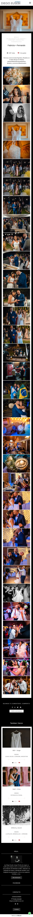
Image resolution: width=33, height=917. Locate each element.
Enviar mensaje (17, 898)
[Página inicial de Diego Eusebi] (10, 3)
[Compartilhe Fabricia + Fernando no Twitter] (17, 707)
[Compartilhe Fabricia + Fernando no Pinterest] (20, 707)
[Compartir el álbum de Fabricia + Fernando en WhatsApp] (14, 707)
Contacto (16, 909)
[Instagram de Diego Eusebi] (17, 904)
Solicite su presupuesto (16, 711)
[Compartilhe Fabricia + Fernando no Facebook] (12, 707)
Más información (16, 877)
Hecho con (16, 915)
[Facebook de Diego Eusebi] (15, 904)
